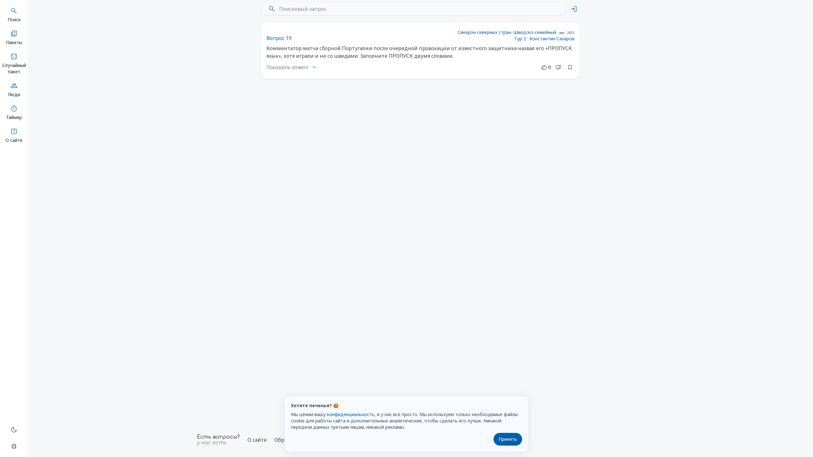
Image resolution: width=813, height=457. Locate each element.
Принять (508, 439)
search (272, 8)
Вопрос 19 (279, 38)
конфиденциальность (350, 414)
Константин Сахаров (551, 39)
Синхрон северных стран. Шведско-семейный (507, 32)
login (574, 8)
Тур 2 (520, 39)
